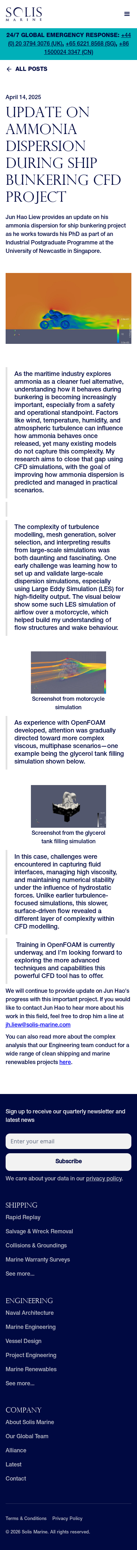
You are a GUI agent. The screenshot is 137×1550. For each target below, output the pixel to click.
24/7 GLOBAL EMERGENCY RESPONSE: (62, 36)
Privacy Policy (67, 1519)
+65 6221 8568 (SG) (91, 44)
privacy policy (104, 1179)
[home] (24, 14)
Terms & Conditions (26, 1519)
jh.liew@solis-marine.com (38, 1025)
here (65, 1063)
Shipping (22, 1205)
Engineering (29, 1301)
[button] (127, 14)
